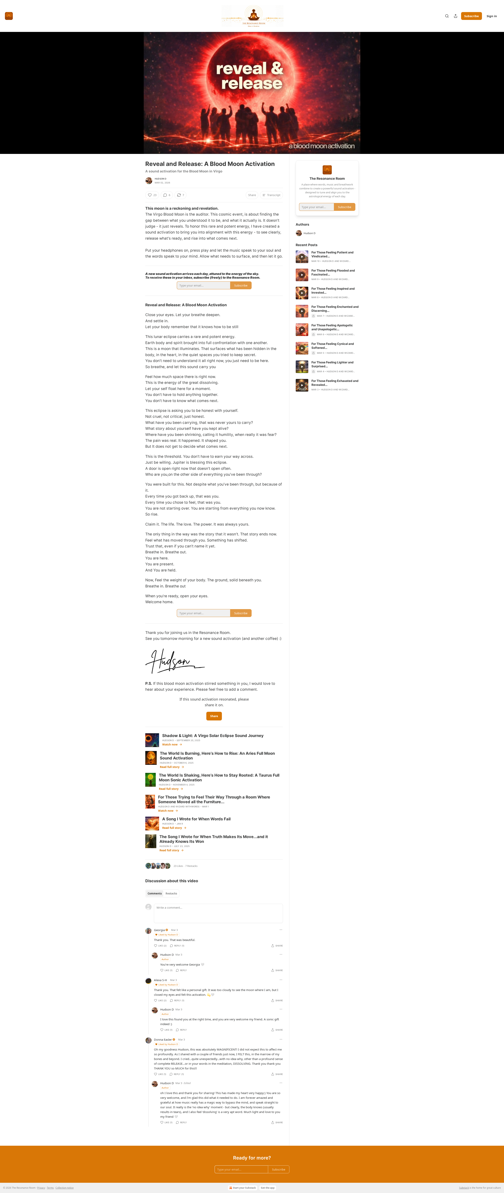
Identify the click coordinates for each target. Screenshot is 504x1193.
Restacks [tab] (171, 893)
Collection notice (65, 1187)
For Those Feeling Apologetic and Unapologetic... (332, 327)
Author (165, 959)
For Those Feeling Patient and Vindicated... (332, 254)
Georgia (159, 930)
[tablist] (162, 893)
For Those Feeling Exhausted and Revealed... (335, 383)
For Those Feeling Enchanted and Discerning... (335, 309)
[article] (327, 257)
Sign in (492, 16)
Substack (464, 1187)
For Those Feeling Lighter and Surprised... (332, 364)
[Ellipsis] (281, 930)
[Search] (447, 16)
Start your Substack (244, 1187)
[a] (302, 257)
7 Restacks (191, 866)
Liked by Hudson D (168, 934)
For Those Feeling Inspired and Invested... (333, 290)
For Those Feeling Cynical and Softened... (332, 346)
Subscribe (471, 16)
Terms (50, 1187)
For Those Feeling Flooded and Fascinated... (333, 272)
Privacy (41, 1187)
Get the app (268, 1187)
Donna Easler (163, 1039)
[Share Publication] (456, 16)
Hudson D (161, 178)
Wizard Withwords (187, 806)
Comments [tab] (155, 893)
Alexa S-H (160, 980)
